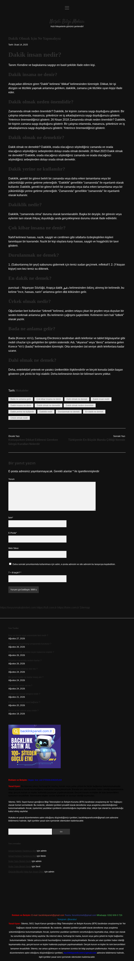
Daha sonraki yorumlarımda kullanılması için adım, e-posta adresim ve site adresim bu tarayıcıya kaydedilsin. (64, 564)
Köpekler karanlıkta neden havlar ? (25, 660)
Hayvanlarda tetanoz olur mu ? (23, 669)
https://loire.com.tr (68, 607)
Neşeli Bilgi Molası (67, 21)
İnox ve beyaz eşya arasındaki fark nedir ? (28, 635)
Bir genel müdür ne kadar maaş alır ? (25, 677)
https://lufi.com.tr (47, 607)
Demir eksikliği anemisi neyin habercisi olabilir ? (31, 652)
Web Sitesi (13, 548)
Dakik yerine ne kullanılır (22, 411)
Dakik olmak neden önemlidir (80, 405)
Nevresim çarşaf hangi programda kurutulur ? (29, 644)
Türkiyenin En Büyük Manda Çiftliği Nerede (96, 439)
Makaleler (22, 390)
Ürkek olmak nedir (19, 418)
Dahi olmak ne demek (76, 399)
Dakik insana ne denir (20, 405)
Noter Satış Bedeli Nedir (19, 861)
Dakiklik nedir (45, 411)
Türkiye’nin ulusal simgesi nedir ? (24, 694)
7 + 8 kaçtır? (14, 572)
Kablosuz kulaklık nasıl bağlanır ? (24, 702)
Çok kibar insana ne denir (48, 399)
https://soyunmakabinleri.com (18, 607)
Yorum (11, 479)
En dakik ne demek (94, 411)
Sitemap (85, 607)
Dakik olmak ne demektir (48, 405)
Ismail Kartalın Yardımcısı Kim (22, 851)
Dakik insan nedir (101, 399)
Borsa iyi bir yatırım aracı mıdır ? (23, 710)
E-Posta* (12, 533)
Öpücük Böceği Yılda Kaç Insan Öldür (26, 872)
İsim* (10, 517)
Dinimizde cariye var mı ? (20, 685)
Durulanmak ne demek (69, 411)
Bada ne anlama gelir (20, 399)
